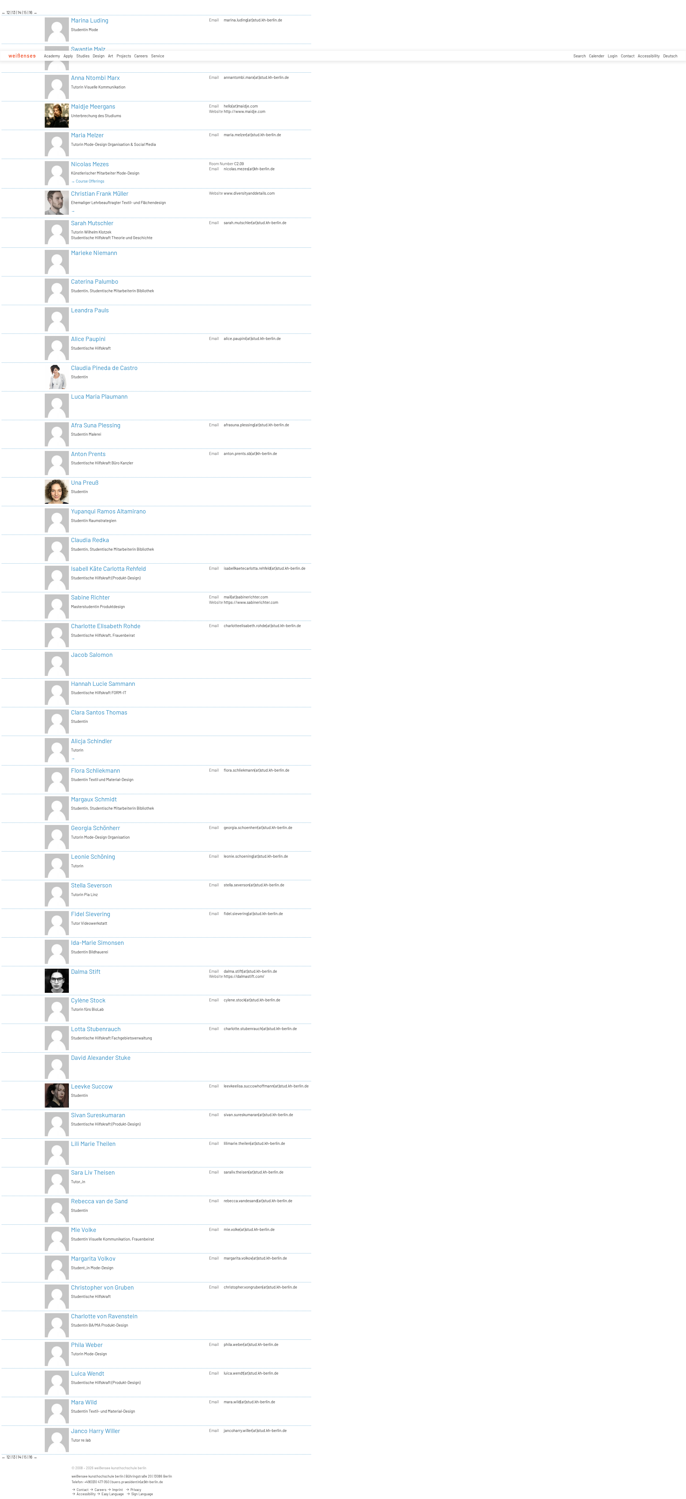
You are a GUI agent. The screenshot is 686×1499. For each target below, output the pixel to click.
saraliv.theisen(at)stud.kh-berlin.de (254, 1171)
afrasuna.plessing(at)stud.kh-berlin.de (256, 424)
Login (612, 55)
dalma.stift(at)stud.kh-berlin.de (250, 971)
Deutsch (670, 55)
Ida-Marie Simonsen (97, 942)
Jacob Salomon (92, 654)
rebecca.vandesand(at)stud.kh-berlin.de (258, 1200)
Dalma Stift (85, 971)
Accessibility (649, 55)
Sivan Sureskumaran (98, 1115)
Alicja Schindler (91, 741)
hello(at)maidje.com (241, 105)
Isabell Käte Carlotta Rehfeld (108, 568)
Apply (68, 55)
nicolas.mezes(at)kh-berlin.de (249, 168)
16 (31, 12)
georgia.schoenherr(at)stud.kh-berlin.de (258, 827)
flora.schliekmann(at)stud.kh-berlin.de (256, 770)
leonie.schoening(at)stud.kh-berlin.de (256, 856)
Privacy (135, 1489)
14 (20, 12)
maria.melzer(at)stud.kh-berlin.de (252, 134)
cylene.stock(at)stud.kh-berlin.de (252, 999)
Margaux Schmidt (94, 799)
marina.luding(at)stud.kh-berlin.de (253, 19)
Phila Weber (87, 1344)
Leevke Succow (92, 1086)
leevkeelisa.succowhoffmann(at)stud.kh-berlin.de (266, 1085)
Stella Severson (91, 885)
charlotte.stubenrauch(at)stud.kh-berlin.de (260, 1028)
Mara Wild (84, 1402)
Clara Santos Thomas (99, 712)
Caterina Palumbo (94, 281)
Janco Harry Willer (95, 1430)
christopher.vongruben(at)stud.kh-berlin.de (260, 1287)
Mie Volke (83, 1229)
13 (14, 12)
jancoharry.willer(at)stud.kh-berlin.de (255, 1430)
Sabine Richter (90, 597)
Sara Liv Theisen (93, 1172)
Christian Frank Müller (99, 193)
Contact (628, 55)
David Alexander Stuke (101, 1057)
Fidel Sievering (90, 913)
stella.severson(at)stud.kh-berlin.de (254, 884)
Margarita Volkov (93, 1258)
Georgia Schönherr (95, 827)
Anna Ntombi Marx (95, 77)
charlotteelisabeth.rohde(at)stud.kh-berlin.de (262, 625)
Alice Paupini (88, 338)
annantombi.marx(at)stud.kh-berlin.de (256, 77)
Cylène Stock (88, 1000)
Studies (83, 55)
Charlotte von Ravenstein (104, 1316)
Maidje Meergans (93, 106)
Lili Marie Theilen (93, 1143)
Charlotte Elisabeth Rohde (105, 626)
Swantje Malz (88, 49)
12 (8, 12)
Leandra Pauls (90, 310)
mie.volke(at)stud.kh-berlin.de (249, 1229)
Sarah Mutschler (92, 223)
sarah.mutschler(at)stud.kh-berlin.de (255, 222)
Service (157, 55)
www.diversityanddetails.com (249, 193)
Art (110, 55)
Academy (52, 55)
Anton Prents (88, 453)
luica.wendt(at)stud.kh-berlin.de (251, 1373)
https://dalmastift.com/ (244, 976)
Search (579, 55)
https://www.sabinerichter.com (251, 602)
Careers (141, 55)
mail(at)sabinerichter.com (246, 596)
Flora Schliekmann (95, 770)
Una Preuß (85, 482)
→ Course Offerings (87, 181)
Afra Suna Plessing (95, 425)
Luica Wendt (87, 1373)
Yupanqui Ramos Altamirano (108, 511)
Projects (124, 55)
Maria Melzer (87, 135)
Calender (596, 55)
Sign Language (142, 1494)
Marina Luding (89, 20)
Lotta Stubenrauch (96, 1028)
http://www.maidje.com (244, 111)
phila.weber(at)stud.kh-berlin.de (251, 1344)
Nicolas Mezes (90, 164)
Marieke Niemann (94, 252)
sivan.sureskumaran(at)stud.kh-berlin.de (258, 1114)
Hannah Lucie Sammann (103, 683)
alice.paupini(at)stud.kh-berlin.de (252, 338)
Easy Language (112, 1494)
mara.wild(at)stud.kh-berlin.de (249, 1401)
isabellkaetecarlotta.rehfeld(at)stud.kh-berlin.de (264, 568)
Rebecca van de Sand (99, 1201)
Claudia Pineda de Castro (104, 367)
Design (99, 55)
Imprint (117, 1489)
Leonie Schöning (93, 856)
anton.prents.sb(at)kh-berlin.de (250, 453)
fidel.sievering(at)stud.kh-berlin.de (253, 913)
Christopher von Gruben (102, 1287)
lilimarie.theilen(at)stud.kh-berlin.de (254, 1143)
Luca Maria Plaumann (99, 396)
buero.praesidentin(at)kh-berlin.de (137, 1482)
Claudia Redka (90, 539)
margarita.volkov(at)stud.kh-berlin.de (255, 1258)
